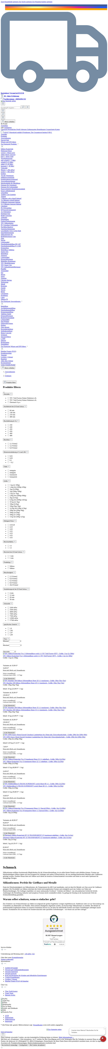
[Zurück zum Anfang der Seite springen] (3, 1034)
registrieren (8, 127)
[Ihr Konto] (3, 117)
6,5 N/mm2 (13, 581)
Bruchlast (7, 440)
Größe (6, 481)
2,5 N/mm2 (13, 576)
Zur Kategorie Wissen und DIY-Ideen (13, 346)
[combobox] (10, 108)
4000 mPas (13, 612)
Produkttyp (7, 562)
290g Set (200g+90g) (17, 510)
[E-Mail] (5, 9)
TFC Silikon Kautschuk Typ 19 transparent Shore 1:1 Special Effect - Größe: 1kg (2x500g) (33, 810)
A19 (11, 527)
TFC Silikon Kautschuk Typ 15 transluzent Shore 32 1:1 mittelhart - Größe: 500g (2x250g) (33, 761)
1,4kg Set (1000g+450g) (18, 487)
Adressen (23, 129)
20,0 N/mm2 (14, 585)
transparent (13, 477)
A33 (11, 533)
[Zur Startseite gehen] (8, 101)
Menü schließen (9, 122)
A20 (11, 529)
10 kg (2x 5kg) (15, 502)
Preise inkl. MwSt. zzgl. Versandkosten (14, 670)
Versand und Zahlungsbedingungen (17, 970)
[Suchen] (23, 107)
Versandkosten (38, 1025)
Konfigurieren (24, 1045)
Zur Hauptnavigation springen (42, 2)
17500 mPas (14, 620)
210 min (12, 415)
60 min (12, 410)
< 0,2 (11, 462)
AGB (7, 1016)
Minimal (12, 641)
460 (11, 433)
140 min (12, 412)
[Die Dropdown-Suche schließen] (27, 107)
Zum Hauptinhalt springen (10, 2)
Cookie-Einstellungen (12, 977)
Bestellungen (41, 129)
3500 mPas (13, 610)
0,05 (11, 458)
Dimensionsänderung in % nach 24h (15, 452)
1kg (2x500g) (14, 489)
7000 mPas (13, 614)
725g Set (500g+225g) (17, 517)
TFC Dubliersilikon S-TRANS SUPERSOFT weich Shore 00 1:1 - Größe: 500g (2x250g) (33, 786)
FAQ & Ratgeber (6, 1032)
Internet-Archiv (10, 995)
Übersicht (4, 129)
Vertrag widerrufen (7, 959)
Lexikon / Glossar (11, 979)
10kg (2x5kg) (14, 504)
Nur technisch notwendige (9, 1045)
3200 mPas (13, 607)
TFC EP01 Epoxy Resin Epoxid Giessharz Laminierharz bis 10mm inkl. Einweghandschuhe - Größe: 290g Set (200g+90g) (44, 737)
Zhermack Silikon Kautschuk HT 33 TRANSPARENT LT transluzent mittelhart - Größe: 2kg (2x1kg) (37, 837)
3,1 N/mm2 (13, 444)
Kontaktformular (17, 957)
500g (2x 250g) (15, 515)
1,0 (11, 628)
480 (11, 435)
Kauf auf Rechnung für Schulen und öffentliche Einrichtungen (26, 975)
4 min (12, 593)
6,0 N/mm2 (13, 448)
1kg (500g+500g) (15, 491)
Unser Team (9, 993)
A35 (11, 535)
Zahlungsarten (32, 129)
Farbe (6, 466)
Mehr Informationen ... (66, 1037)
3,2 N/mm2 (13, 446)
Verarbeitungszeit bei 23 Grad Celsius (15, 589)
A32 (11, 531)
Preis (5, 639)
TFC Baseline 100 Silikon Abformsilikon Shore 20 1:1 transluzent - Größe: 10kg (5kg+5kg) (33, 683)
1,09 (11, 635)
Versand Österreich (11, 972)
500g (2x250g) (15, 512)
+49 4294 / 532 (29, 954)
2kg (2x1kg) (14, 498)
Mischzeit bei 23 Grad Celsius (13, 552)
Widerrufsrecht (10, 1019)
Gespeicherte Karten (53, 129)
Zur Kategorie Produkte (9, 144)
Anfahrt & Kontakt (11, 968)
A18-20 (12, 525)
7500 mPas (13, 616)
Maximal (12, 645)
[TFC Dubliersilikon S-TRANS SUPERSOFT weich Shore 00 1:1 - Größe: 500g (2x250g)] (34, 784)
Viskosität (7, 603)
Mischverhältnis (9, 542)
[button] (103, 1039)
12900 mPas (14, 618)
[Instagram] (5, 7)
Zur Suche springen (25, 2)
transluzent (13, 475)
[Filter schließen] (4, 392)
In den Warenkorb (9, 678)
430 (11, 427)
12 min (12, 595)
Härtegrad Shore (9, 521)
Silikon (12, 566)
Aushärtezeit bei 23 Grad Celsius (14, 406)
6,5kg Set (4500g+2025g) (18, 500)
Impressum (8, 1021)
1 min (12, 556)
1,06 (11, 630)
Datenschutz (9, 1017)
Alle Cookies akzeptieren (37, 1045)
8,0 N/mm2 (13, 583)
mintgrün (13, 470)
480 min (12, 417)
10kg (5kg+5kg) (15, 506)
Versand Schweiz (11, 973)
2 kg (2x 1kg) (14, 493)
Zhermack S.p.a (15, 402)
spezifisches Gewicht (10, 624)
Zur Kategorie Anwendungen (11, 301)
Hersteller (7, 394)
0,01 (11, 456)
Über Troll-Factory (11, 991)
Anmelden (4, 126)
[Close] (2, 1047)
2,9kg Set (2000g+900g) (18, 495)
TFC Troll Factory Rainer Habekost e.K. (23, 398)
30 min (12, 599)
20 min (12, 597)
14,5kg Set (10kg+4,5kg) (18, 508)
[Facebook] (5, 5)
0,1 (11, 460)
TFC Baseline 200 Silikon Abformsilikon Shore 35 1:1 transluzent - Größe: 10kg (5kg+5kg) (33, 710)
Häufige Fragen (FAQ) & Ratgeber (16, 981)
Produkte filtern (11, 382)
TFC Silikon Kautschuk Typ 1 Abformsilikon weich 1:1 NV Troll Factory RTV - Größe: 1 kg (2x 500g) (37, 656)
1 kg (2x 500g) (15, 485)
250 (11, 425)
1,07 (11, 633)
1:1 (11, 546)
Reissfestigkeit (8, 572)
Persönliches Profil (14, 129)
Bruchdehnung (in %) (10, 421)
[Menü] (3, 103)
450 (11, 429)
